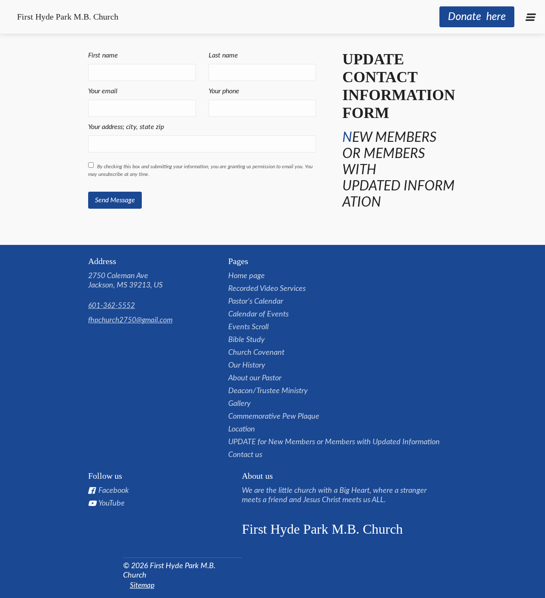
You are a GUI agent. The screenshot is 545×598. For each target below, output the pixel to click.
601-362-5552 (111, 305)
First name (103, 55)
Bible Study (246, 340)
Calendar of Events (258, 314)
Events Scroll (248, 327)
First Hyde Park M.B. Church (67, 16)
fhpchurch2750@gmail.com (130, 320)
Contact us (245, 455)
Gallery (239, 404)
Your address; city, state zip (126, 127)
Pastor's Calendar (255, 301)
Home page (246, 276)
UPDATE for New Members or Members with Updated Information (334, 442)
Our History (246, 365)
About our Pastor (254, 378)
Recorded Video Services (267, 289)
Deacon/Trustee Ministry (268, 391)
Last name (223, 55)
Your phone (224, 91)
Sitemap (142, 585)
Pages (238, 261)
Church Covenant (256, 352)
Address (102, 261)
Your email (103, 91)
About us (257, 475)
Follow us (105, 475)
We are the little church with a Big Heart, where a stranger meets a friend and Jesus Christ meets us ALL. (334, 495)
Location (241, 429)
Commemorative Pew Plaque (273, 416)
